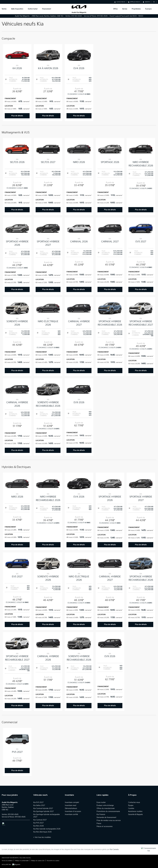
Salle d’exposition (17, 9)
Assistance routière (135, 811)
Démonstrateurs (71, 808)
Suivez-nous (120, 2)
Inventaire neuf (70, 805)
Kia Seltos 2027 (39, 805)
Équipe (130, 805)
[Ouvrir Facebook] (3, 823)
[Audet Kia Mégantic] (79, 9)
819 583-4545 (76, 16)
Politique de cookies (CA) (37, 860)
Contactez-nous (134, 802)
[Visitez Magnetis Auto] (16, 864)
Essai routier (101, 802)
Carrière (131, 808)
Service (124, 9)
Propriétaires (136, 9)
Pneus (99, 823)
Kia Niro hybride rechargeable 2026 (46, 829)
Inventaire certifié (71, 814)
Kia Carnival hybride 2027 (43, 808)
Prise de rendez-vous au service (109, 820)
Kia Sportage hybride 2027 (43, 811)
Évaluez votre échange (105, 805)
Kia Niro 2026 (38, 826)
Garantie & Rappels (135, 814)
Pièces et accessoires (105, 826)
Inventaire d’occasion (73, 811)
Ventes (4, 9)
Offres (115, 9)
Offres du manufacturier (106, 808)
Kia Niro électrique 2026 (42, 832)
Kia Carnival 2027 (40, 820)
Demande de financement (106, 817)
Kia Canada (114, 849)
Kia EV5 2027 (38, 802)
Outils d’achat (32, 9)
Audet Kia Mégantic (22, 16)
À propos (148, 9)
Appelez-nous (134, 2)
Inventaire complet (72, 802)
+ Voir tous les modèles (42, 837)
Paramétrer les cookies (53, 860)
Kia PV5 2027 (38, 823)
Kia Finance (101, 814)
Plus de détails (17, 116)
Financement (46, 9)
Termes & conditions (7, 860)
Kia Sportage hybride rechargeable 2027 (46, 815)
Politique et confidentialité (22, 860)
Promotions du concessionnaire (108, 811)
